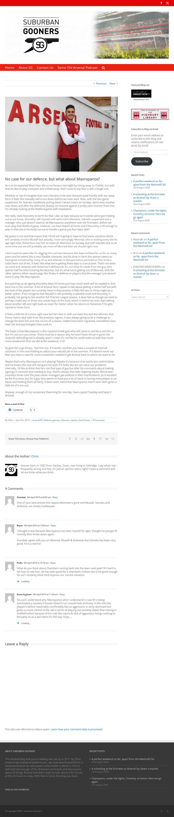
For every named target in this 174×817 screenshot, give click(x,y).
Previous (101, 83)
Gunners (66, 420)
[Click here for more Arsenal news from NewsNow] (141, 94)
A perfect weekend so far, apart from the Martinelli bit (149, 182)
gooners (56, 420)
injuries (74, 420)
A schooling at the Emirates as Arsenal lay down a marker (149, 197)
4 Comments (99, 420)
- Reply (54, 497)
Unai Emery (84, 420)
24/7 (147, 100)
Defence (48, 420)
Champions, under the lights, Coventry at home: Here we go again (150, 214)
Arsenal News (139, 100)
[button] (103, 67)
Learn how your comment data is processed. (77, 729)
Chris (10, 420)
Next (112, 83)
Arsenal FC (37, 420)
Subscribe (141, 161)
